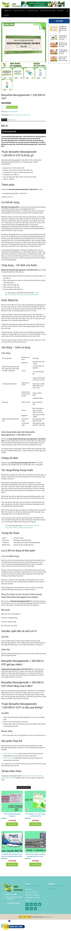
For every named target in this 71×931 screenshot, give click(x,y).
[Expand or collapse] (25, 131)
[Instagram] (35, 904)
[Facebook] (27, 904)
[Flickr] (31, 904)
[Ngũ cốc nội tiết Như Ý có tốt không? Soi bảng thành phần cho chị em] (54, 58)
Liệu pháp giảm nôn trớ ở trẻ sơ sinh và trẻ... (63, 37)
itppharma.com (48, 917)
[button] (67, 11)
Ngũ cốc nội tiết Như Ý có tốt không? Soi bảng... (63, 58)
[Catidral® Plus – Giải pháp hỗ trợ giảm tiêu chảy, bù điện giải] (54, 28)
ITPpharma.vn (53, 889)
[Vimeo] (35, 908)
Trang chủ (7, 10)
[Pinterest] (27, 908)
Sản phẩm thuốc (32, 10)
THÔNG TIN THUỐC (18, 10)
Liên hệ (6, 15)
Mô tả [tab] (4, 119)
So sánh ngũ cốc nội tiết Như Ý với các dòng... (63, 51)
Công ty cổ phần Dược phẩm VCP (20, 115)
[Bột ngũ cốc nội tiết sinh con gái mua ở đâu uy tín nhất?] (54, 44)
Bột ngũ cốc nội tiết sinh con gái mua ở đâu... (63, 44)
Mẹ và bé (60, 10)
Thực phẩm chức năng (47, 10)
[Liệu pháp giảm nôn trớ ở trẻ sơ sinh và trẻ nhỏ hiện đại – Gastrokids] (54, 37)
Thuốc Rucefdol (8, 758)
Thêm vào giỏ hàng (12, 107)
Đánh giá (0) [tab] (11, 119)
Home (3, 20)
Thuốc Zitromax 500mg (10, 753)
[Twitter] (31, 908)
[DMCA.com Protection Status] (25, 918)
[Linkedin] (39, 904)
